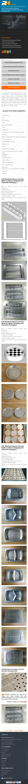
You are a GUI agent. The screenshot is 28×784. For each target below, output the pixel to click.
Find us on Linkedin (7, 778)
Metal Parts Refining (14, 8)
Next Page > (19, 730)
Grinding (14, 9)
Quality (15, 6)
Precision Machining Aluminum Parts (14, 62)
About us (8, 6)
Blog (2, 775)
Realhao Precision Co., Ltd (7, 737)
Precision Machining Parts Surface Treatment (14, 74)
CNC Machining (5, 11)
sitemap (23, 6)
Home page (4, 760)
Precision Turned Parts (13, 79)
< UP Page (8, 730)
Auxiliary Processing (7, 9)
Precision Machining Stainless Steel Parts (14, 66)
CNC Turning (20, 9)
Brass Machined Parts (13, 70)
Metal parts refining (5, 770)
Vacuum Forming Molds (14, 87)
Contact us (19, 6)
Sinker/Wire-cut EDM (6, 754)
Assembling (4, 773)
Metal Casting (5, 8)
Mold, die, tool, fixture (13, 83)
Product (11, 6)
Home (4, 6)
